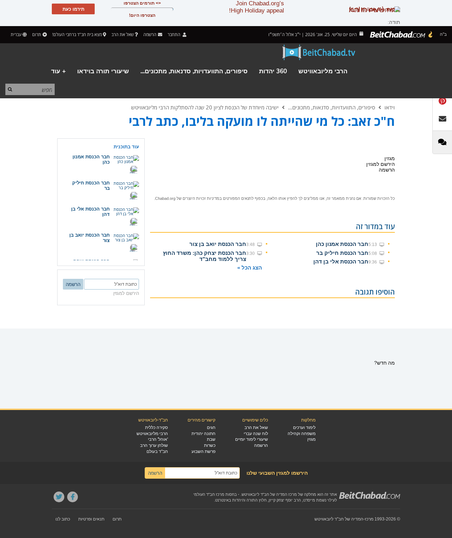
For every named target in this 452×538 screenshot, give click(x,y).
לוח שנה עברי (256, 433)
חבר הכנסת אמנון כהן (342, 244)
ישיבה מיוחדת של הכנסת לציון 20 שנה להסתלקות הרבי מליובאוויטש (205, 107)
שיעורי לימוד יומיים (251, 439)
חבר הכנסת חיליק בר (342, 253)
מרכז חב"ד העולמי (208, 494)
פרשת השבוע (203, 451)
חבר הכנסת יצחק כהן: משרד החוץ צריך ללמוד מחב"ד (204, 256)
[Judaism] (401, 34)
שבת (211, 439)
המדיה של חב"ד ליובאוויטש (338, 519)
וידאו (389, 107)
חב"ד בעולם (157, 451)
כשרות (209, 445)
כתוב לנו (62, 519)
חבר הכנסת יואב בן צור (217, 244)
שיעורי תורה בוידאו (103, 71)
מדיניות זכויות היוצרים (201, 198)
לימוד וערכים (304, 427)
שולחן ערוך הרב (154, 445)
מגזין (311, 439)
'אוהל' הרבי (158, 439)
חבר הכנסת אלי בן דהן (340, 261)
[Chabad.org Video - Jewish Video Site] (319, 52)
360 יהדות (273, 71)
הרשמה (261, 445)
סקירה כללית (156, 427)
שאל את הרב (122, 34)
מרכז (369, 519)
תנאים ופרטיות (91, 519)
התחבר (175, 34)
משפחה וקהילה (302, 433)
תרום (36, 34)
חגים (211, 427)
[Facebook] (72, 497)
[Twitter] (59, 497)
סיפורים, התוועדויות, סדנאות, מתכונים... (194, 71)
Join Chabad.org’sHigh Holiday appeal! (256, 7)
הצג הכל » (249, 268)
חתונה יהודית (203, 433)
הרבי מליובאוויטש (322, 71)
